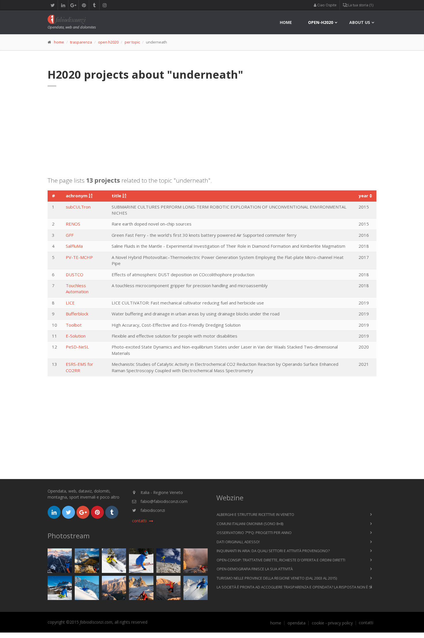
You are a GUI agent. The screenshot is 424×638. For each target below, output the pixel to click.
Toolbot (74, 325)
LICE (70, 303)
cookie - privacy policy (332, 623)
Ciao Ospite (326, 5)
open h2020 (108, 42)
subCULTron (78, 207)
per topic (132, 42)
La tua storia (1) (360, 5)
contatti (366, 623)
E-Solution (76, 336)
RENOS (73, 224)
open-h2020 (320, 22)
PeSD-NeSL (77, 347)
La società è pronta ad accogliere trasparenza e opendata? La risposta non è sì (294, 587)
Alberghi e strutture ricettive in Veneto (255, 514)
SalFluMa (74, 246)
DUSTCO (74, 274)
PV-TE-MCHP (79, 257)
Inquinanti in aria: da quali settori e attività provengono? (273, 550)
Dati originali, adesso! (238, 541)
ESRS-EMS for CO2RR (79, 367)
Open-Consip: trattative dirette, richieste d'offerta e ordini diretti (281, 560)
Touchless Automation (77, 288)
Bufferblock (77, 314)
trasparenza (81, 42)
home (286, 22)
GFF (70, 235)
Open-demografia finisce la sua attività (255, 568)
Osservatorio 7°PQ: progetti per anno (254, 532)
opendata (296, 623)
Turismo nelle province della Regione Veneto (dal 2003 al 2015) (277, 578)
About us (359, 22)
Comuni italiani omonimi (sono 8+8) (250, 523)
